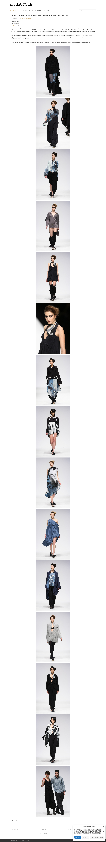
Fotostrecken (36, 10)
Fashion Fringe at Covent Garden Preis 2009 (65, 28)
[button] (103, 826)
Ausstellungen (25, 10)
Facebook (70, 832)
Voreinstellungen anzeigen (96, 837)
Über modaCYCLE (43, 833)
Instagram (70, 833)
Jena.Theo (13, 25)
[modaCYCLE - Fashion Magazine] (21, 4)
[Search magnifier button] (95, 10)
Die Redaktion (42, 832)
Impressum (90, 839)
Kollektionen (14, 10)
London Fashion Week (26, 18)
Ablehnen (85, 837)
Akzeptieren (78, 837)
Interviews (47, 10)
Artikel (19, 18)
